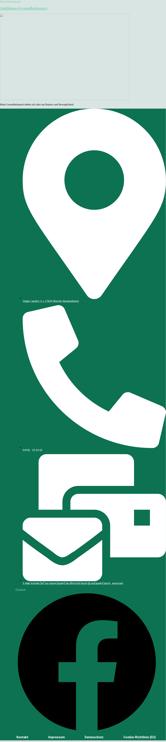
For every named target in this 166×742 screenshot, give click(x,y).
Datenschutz (94, 737)
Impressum (56, 737)
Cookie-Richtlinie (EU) (139, 737)
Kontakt (22, 737)
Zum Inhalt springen (10, 1)
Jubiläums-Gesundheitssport (23, 8)
